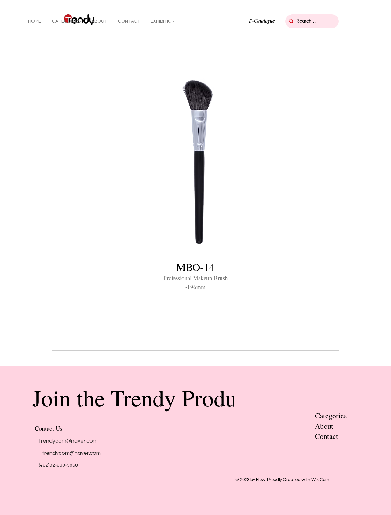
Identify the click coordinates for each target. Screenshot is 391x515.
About (324, 426)
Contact (326, 436)
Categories (331, 416)
